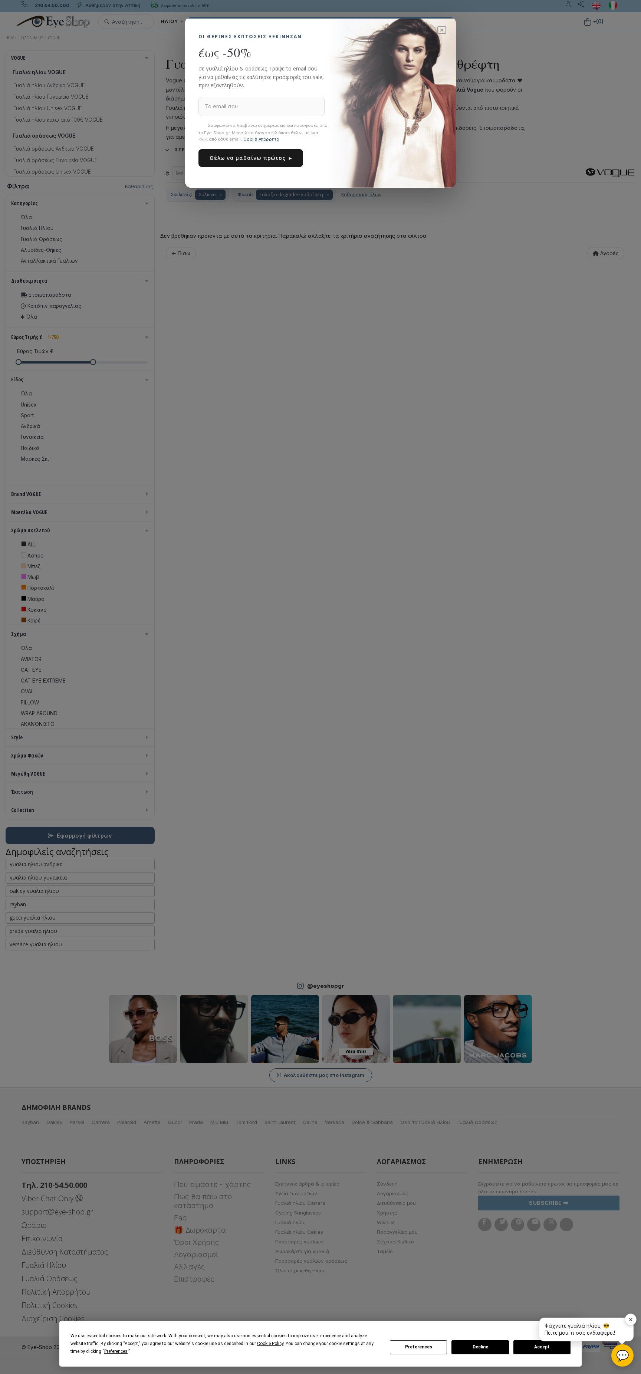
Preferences (418, 1347)
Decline (480, 1347)
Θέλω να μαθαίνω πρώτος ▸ (251, 157)
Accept (542, 1347)
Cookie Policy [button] (270, 1343)
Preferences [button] (116, 1351)
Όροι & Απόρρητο (261, 139)
